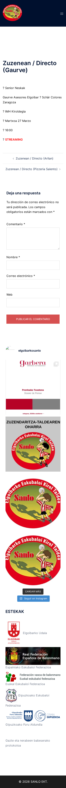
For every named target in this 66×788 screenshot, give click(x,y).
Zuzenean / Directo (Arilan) (34, 158)
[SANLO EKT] (12, 13)
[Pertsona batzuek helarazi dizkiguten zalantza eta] (33, 444)
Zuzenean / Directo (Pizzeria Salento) (32, 169)
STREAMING (14, 139)
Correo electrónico (20, 276)
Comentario (15, 224)
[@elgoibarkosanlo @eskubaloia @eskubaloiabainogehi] (33, 387)
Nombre (13, 257)
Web (9, 294)
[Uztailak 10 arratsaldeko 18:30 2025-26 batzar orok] (33, 501)
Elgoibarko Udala (34, 633)
